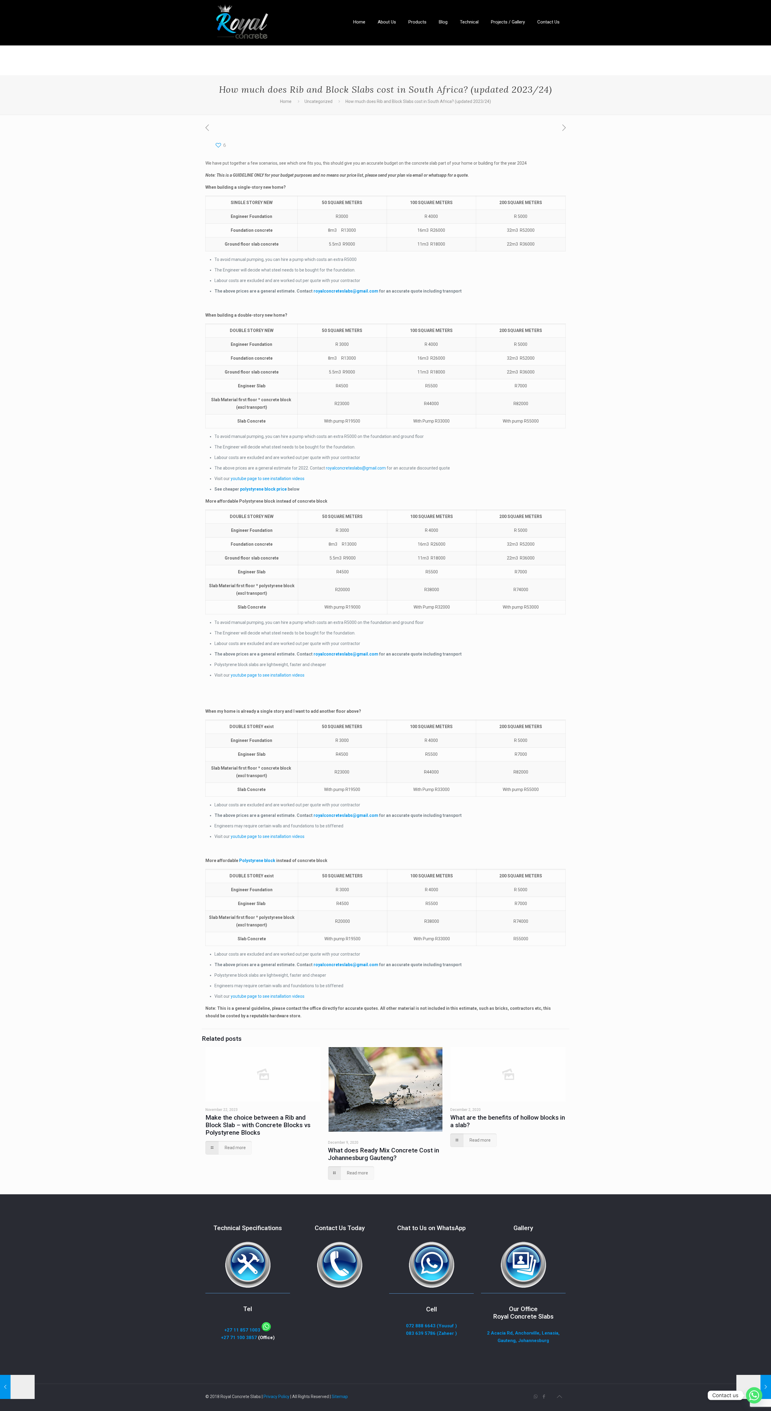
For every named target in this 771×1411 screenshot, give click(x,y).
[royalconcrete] (240, 22)
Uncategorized (318, 101)
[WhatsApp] (535, 1396)
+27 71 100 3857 (239, 1337)
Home (286, 101)
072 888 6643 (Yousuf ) (431, 1326)
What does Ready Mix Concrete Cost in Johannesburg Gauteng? (383, 1154)
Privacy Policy (276, 1396)
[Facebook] (544, 1396)
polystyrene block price (263, 489)
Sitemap (340, 1396)
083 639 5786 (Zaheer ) (431, 1333)
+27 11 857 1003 (242, 1330)
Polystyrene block (256, 860)
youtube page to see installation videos (267, 478)
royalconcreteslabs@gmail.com (356, 468)
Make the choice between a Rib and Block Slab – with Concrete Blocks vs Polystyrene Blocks (258, 1125)
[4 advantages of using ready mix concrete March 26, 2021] (753, 1387)
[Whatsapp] (754, 1395)
